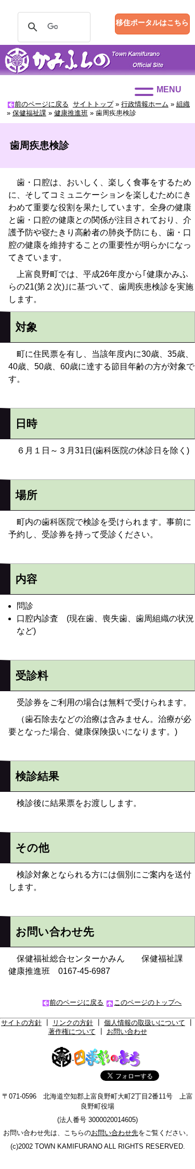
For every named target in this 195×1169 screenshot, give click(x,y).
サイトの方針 (21, 1023)
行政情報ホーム (144, 104)
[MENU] (144, 92)
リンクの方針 (73, 1023)
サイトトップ (93, 104)
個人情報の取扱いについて (144, 1023)
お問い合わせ (127, 1031)
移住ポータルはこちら (152, 22)
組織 (183, 104)
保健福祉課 (29, 113)
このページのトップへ (147, 1002)
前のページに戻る (42, 104)
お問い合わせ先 (114, 1133)
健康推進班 (71, 113)
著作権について (72, 1031)
